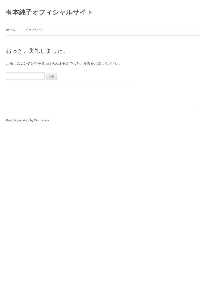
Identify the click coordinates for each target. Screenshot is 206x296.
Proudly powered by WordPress (27, 120)
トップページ (34, 30)
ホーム (10, 30)
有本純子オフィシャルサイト (49, 12)
